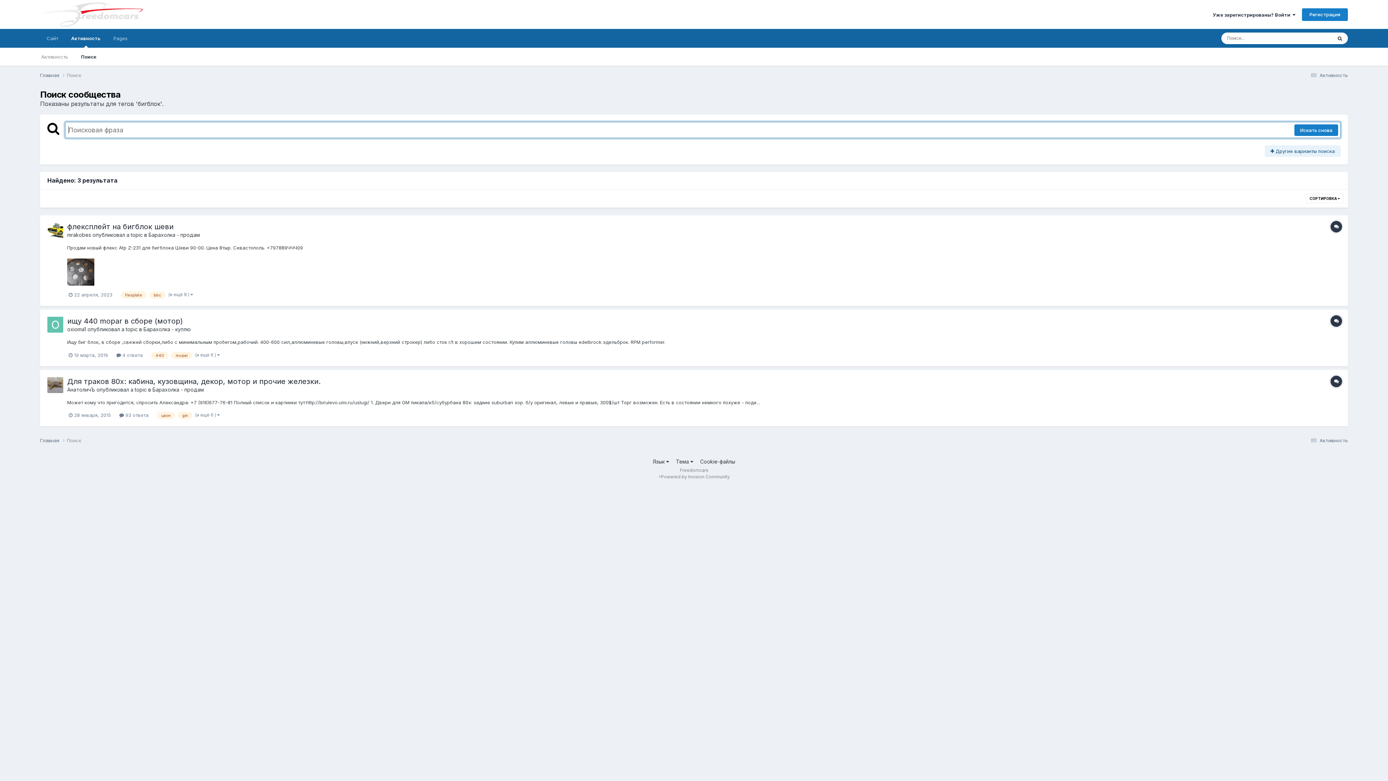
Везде (1315, 38)
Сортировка (1324, 198)
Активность (85, 38)
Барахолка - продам (174, 235)
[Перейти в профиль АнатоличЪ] (55, 385)
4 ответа (132, 355)
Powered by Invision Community (695, 476)
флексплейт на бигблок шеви (120, 226)
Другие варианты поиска (1304, 151)
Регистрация (1325, 14)
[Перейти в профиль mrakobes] (55, 230)
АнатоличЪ (81, 390)
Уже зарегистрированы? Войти (1253, 15)
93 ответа (136, 415)
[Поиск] (1340, 38)
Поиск (89, 57)
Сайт (52, 38)
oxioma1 (76, 329)
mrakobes (79, 235)
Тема (683, 461)
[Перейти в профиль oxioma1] (55, 325)
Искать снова (1316, 130)
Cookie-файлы (717, 461)
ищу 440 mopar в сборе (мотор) (125, 321)
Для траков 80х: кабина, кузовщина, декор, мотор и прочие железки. (194, 381)
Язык (659, 461)
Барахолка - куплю (167, 329)
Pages (120, 38)
